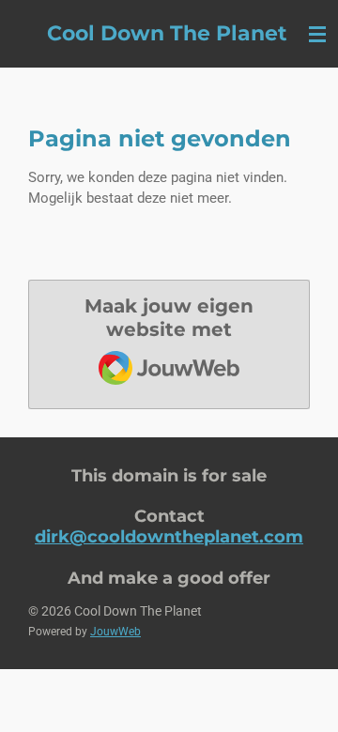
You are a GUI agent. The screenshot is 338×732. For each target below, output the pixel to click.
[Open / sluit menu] (317, 33)
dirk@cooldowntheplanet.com (169, 536)
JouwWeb (115, 631)
